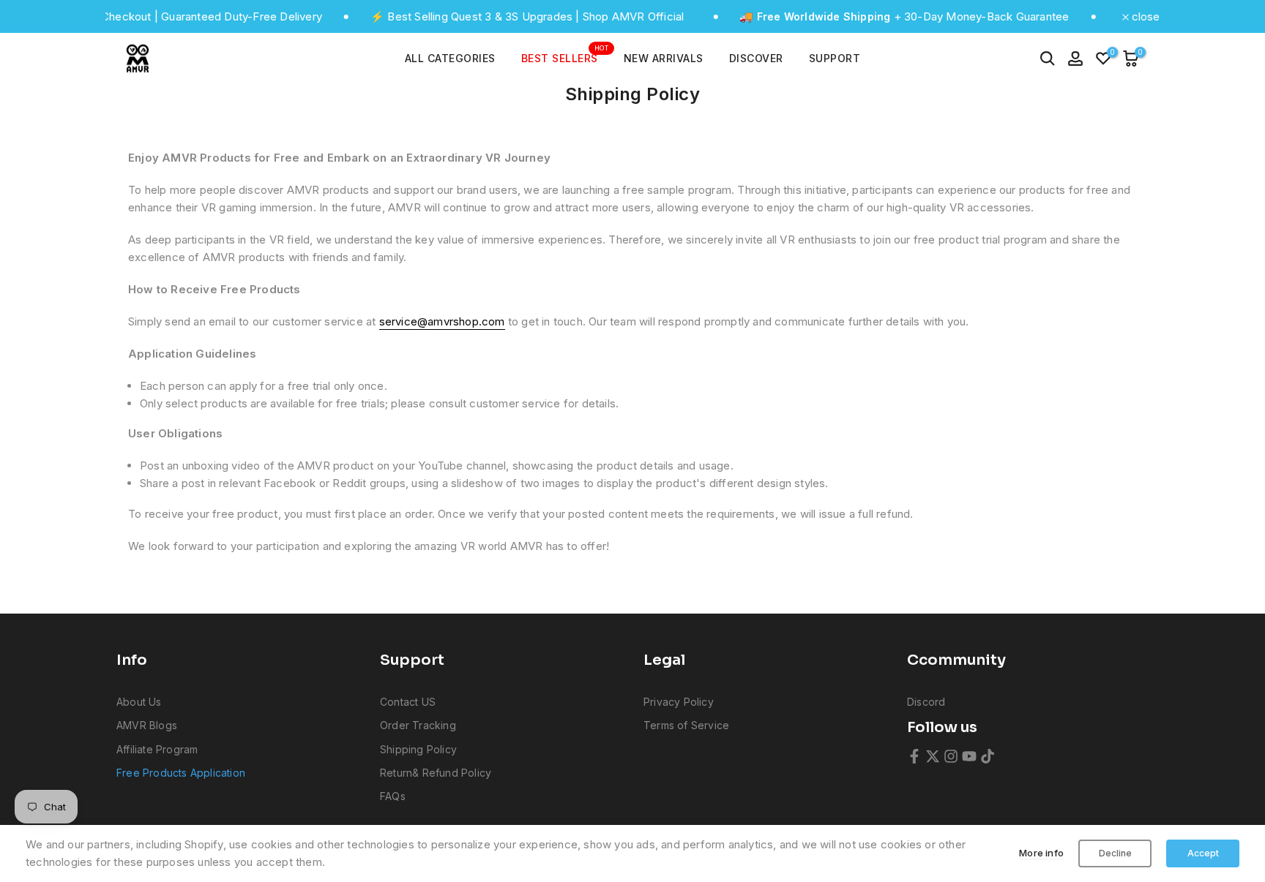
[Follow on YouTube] (969, 756)
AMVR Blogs (146, 725)
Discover (756, 58)
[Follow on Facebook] (914, 756)
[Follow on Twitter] (932, 756)
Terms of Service (686, 725)
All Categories (450, 58)
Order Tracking (418, 725)
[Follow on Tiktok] (987, 756)
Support (835, 58)
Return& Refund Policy (435, 772)
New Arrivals (664, 58)
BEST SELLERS (565, 57)
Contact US (408, 702)
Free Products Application (180, 772)
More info (1041, 853)
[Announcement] (461, 17)
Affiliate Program (157, 749)
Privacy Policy (678, 702)
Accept (1203, 853)
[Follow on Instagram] (951, 756)
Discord (926, 702)
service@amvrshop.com (442, 321)
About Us (139, 702)
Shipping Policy (418, 749)
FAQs (393, 796)
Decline (1115, 853)
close (1144, 16)
